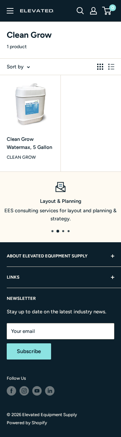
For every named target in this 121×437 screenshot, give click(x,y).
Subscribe (29, 351)
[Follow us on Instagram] (24, 391)
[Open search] (80, 10)
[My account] (93, 10)
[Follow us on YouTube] (37, 391)
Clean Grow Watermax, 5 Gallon (29, 143)
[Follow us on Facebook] (11, 391)
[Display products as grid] (100, 67)
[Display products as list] (111, 67)
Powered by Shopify (27, 422)
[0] (107, 11)
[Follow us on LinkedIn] (49, 391)
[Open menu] (10, 10)
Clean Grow (21, 157)
